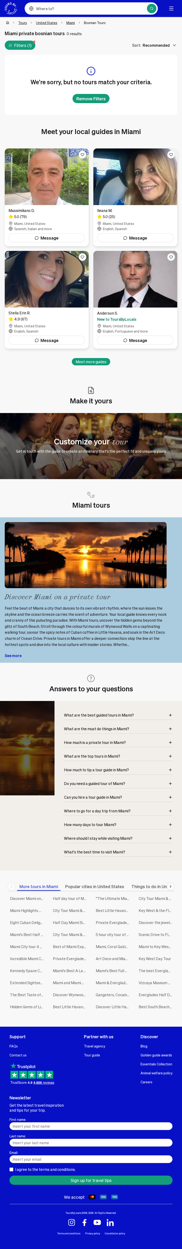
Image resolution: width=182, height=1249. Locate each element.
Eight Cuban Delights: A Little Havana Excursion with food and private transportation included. (28, 922)
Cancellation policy (115, 1233)
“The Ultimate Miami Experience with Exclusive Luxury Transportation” (114, 898)
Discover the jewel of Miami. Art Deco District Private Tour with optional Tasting (156, 922)
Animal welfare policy (157, 1073)
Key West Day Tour (155, 958)
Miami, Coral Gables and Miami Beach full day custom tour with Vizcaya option (114, 946)
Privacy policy (92, 1233)
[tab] (38, 886)
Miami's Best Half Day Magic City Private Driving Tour (28, 934)
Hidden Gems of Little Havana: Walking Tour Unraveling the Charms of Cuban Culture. (28, 1006)
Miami (70, 23)
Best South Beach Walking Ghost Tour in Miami (156, 1006)
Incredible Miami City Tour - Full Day (28, 958)
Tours (22, 23)
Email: (13, 1152)
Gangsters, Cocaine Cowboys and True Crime (114, 994)
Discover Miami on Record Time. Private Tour (28, 898)
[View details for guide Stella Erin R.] (47, 300)
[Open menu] (171, 8)
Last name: (17, 1136)
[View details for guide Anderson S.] (135, 300)
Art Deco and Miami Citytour (114, 958)
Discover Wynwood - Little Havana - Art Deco (71, 994)
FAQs (13, 1046)
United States (46, 23)
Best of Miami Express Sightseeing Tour (71, 946)
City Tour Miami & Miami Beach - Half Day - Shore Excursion (71, 910)
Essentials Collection (156, 1064)
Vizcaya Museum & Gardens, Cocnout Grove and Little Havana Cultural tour (156, 982)
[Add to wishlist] (82, 154)
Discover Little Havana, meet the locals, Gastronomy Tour (114, 1006)
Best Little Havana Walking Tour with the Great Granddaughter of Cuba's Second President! (114, 910)
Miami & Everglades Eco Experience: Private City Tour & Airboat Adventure (114, 982)
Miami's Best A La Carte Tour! (71, 970)
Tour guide (92, 1055)
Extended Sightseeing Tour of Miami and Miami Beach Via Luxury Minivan (28, 982)
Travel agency (94, 1046)
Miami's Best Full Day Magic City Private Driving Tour (114, 970)
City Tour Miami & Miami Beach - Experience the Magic (156, 898)
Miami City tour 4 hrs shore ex (28, 946)
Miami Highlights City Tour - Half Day (28, 910)
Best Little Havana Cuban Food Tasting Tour (71, 1006)
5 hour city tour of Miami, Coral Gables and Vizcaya (114, 934)
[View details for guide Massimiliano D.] (47, 197)
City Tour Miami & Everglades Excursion (71, 934)
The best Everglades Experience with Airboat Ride (156, 970)
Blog (144, 1046)
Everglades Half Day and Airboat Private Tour (156, 994)
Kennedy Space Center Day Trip (28, 970)
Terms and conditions (68, 1233)
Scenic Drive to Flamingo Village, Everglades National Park (156, 934)
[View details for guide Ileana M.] (135, 197)
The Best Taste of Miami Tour (28, 994)
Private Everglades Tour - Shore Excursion (114, 922)
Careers (146, 1082)
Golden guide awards (156, 1055)
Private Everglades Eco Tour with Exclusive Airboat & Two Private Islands (71, 958)
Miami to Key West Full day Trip (156, 946)
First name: (17, 1119)
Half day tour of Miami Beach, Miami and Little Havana (71, 898)
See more (13, 655)
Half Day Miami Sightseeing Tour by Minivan (71, 922)
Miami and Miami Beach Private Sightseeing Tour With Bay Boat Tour (71, 982)
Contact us (18, 1055)
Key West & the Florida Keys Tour (156, 910)
